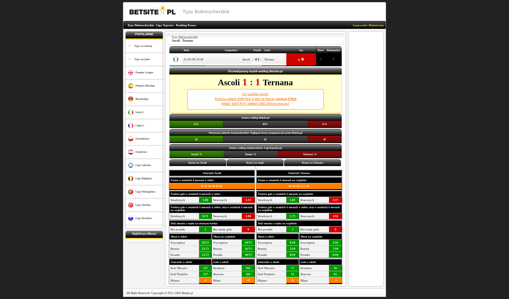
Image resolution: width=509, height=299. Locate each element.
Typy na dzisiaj (143, 45)
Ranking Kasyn (186, 25)
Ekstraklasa (142, 138)
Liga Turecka (143, 204)
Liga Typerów (165, 25)
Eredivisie (141, 151)
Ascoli (246, 59)
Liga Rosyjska (143, 218)
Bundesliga (141, 98)
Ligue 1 (139, 125)
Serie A (139, 112)
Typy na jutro (142, 59)
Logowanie (360, 25)
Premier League (144, 72)
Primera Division (145, 85)
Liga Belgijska (143, 178)
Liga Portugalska (145, 191)
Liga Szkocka (143, 165)
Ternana (269, 59)
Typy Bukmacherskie (141, 25)
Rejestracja (376, 25)
